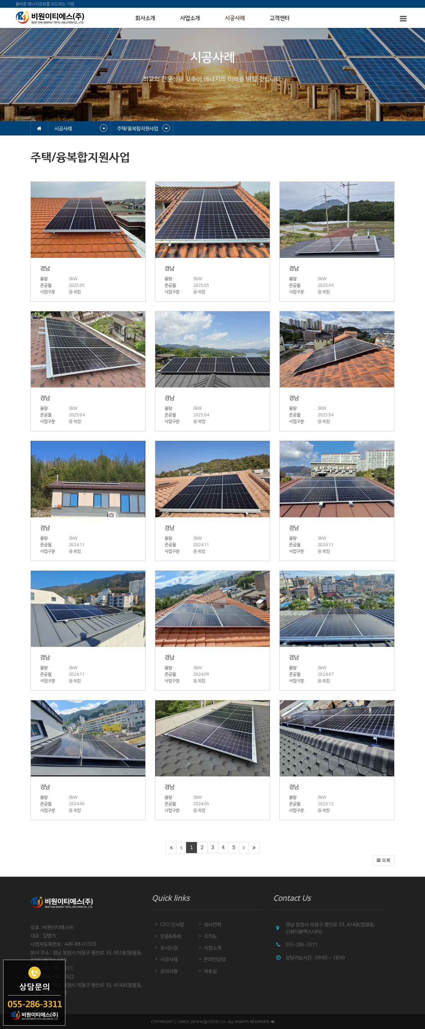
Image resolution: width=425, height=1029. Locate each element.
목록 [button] (385, 860)
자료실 (210, 970)
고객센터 (280, 18)
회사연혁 (212, 924)
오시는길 (169, 947)
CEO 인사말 (172, 924)
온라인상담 (215, 959)
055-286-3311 (301, 944)
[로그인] (272, 1021)
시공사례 (235, 18)
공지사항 (169, 970)
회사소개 (145, 18)
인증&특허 (170, 936)
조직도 (210, 936)
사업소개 (190, 18)
